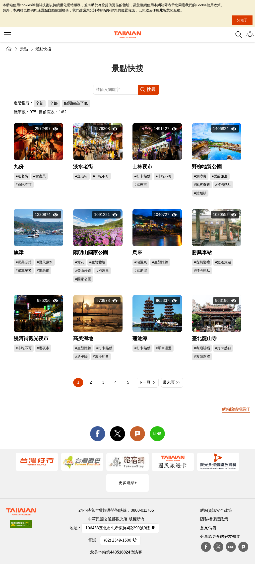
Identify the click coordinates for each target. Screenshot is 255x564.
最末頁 (169, 382)
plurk (243, 547)
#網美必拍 (24, 262)
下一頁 (144, 382)
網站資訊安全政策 (216, 510)
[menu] (7, 34)
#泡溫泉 (102, 271)
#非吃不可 (24, 185)
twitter (117, 433)
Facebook (206, 547)
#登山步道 (83, 271)
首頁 (8, 49)
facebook (97, 433)
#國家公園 (83, 279)
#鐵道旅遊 (223, 262)
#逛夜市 (140, 185)
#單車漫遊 (24, 271)
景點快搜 (43, 49)
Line (231, 547)
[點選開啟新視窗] (36, 462)
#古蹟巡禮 (202, 262)
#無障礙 (200, 176)
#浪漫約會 (101, 356)
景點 (24, 49)
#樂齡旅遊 (220, 176)
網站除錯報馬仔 (236, 409)
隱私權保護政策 (214, 519)
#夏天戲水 (45, 262)
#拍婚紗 (200, 193)
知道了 (242, 20)
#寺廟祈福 (202, 348)
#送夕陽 (81, 356)
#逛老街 (22, 176)
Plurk (137, 433)
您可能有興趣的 (250, 35)
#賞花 (79, 262)
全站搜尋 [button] (239, 35)
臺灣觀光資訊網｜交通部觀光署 (127, 35)
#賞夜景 (39, 176)
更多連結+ (128, 483)
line (157, 433)
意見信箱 (208, 528)
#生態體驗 (97, 262)
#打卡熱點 (142, 176)
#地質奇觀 (202, 185)
